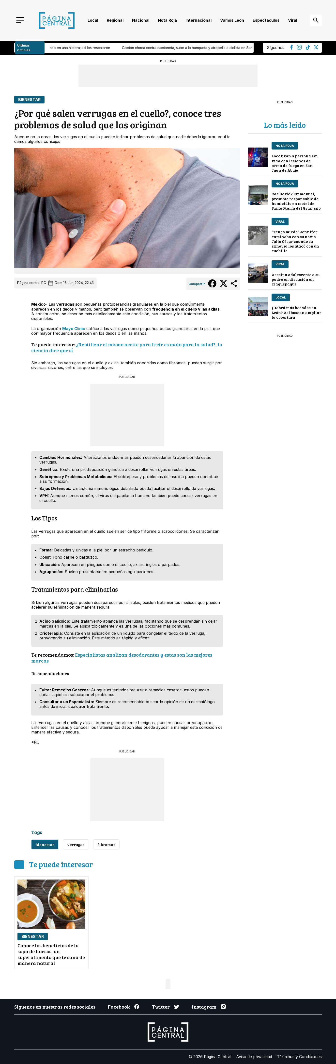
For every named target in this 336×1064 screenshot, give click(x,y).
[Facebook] (291, 48)
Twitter (161, 1007)
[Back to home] (57, 20)
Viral (292, 20)
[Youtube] (299, 48)
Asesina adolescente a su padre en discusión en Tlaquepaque (296, 279)
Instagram (204, 1007)
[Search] (316, 20)
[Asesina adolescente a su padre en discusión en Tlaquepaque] (258, 273)
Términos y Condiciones (299, 1056)
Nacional (140, 20)
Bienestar (29, 99)
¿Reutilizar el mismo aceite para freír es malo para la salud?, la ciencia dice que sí (126, 347)
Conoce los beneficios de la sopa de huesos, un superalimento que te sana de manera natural (51, 954)
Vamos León (232, 20)
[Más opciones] (234, 286)
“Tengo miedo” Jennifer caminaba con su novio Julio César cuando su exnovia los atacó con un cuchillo (295, 241)
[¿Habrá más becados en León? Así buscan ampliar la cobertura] (258, 306)
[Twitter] (316, 48)
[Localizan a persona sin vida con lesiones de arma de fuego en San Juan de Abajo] (258, 157)
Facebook (119, 1007)
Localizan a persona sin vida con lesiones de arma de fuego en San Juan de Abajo (295, 163)
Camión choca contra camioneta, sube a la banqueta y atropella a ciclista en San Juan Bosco (144, 48)
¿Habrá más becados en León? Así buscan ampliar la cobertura (296, 312)
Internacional (198, 20)
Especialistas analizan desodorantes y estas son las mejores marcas (121, 657)
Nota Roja (167, 20)
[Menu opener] (20, 20)
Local (93, 20)
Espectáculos (266, 20)
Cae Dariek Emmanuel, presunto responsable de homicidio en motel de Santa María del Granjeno (296, 201)
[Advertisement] (127, 414)
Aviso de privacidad (254, 1056)
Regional (115, 20)
